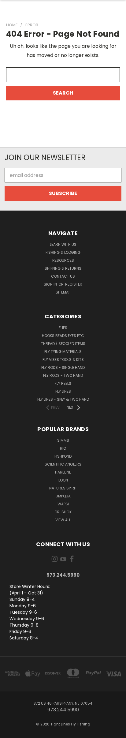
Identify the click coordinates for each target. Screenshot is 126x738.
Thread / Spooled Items (63, 343)
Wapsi (63, 504)
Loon (63, 480)
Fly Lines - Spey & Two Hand (63, 399)
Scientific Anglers (63, 464)
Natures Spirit (63, 488)
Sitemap (63, 292)
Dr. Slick (63, 512)
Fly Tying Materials (63, 351)
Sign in (51, 284)
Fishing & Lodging (63, 252)
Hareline (63, 472)
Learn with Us (63, 244)
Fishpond (63, 456)
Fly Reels (63, 383)
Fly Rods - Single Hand (63, 367)
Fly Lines (63, 391)
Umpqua (63, 496)
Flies (63, 327)
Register (73, 284)
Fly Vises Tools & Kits (63, 359)
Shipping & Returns (63, 268)
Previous (9, 732)
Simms (63, 440)
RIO (63, 448)
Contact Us (63, 276)
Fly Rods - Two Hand (63, 375)
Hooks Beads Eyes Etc (63, 335)
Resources (63, 260)
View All (63, 520)
